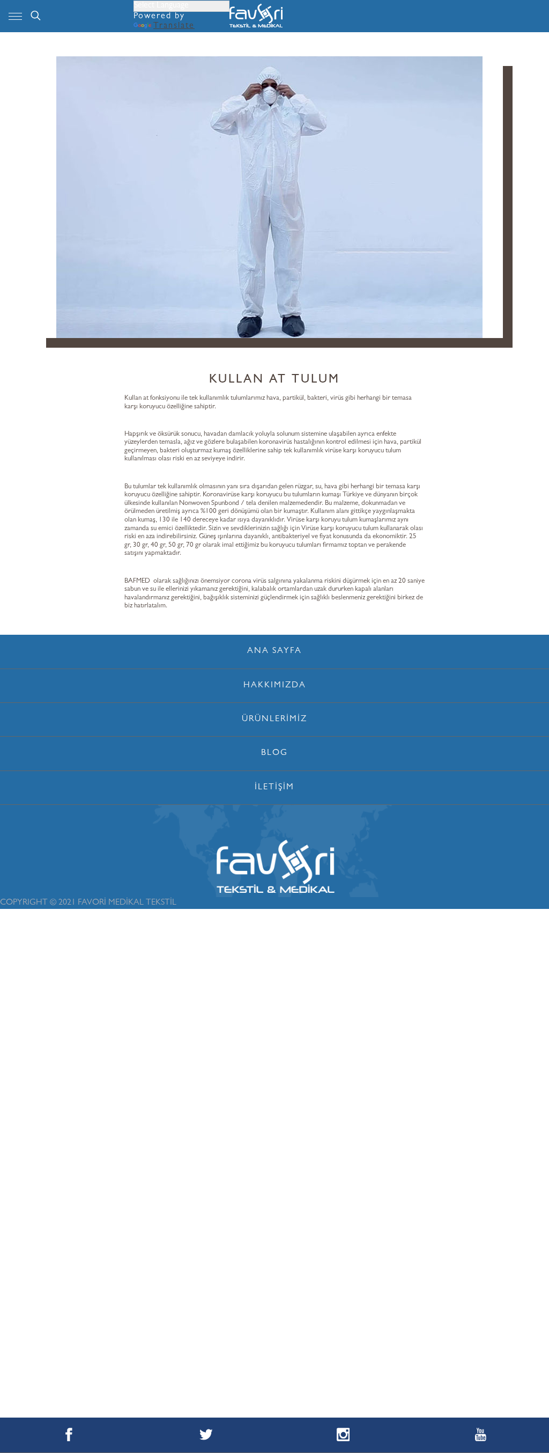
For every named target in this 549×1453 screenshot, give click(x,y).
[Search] (36, 16)
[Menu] (15, 16)
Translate (174, 26)
